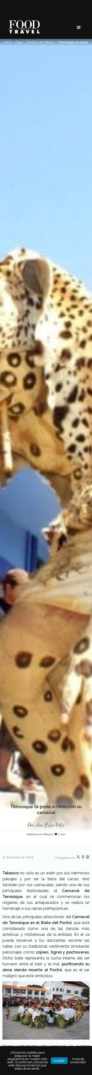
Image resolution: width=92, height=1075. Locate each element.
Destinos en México (40, 42)
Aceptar (59, 1060)
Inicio (8, 42)
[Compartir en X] (78, 858)
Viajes (19, 42)
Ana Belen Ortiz (50, 825)
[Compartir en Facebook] (83, 858)
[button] (78, 27)
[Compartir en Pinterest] (88, 858)
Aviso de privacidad (78, 1060)
